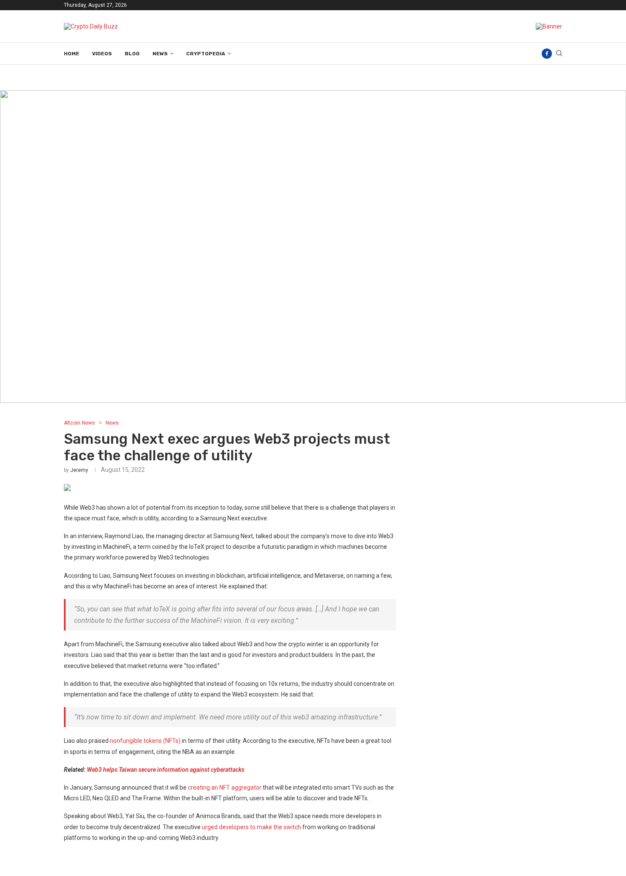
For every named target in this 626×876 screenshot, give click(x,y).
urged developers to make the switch (251, 827)
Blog (132, 54)
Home (71, 54)
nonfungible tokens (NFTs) (145, 740)
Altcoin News (79, 423)
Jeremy (79, 470)
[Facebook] (547, 54)
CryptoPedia (205, 54)
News (160, 54)
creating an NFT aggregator (224, 787)
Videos (102, 54)
